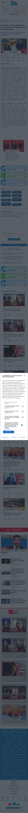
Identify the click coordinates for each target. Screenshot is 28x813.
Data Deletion (5, 437)
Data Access (14, 437)
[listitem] (14, 403)
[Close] (25, 375)
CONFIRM (8, 432)
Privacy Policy (22, 437)
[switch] (22, 406)
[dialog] (14, 406)
